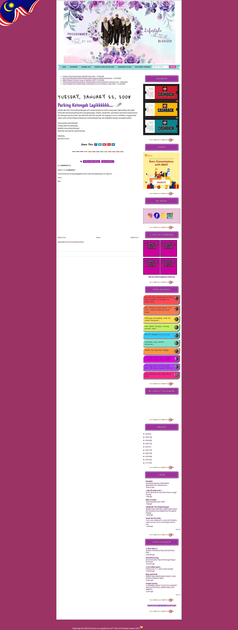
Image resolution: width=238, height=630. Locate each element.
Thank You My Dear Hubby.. (157, 350)
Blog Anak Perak (151, 574)
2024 (147, 440)
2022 (147, 447)
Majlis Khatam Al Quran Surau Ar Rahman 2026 (79, 80)
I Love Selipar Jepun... (153, 567)
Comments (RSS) (134, 628)
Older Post (134, 237)
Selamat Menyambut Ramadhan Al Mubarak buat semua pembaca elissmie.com (91, 82)
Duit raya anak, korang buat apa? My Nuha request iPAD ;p (158, 367)
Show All (178, 529)
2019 (147, 456)
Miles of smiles (151, 500)
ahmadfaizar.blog (152, 558)
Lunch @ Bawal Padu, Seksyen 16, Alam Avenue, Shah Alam (158, 359)
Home (98, 237)
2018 (147, 460)
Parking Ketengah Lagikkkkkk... (85, 105)
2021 (147, 450)
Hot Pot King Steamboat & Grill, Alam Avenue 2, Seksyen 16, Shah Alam (159, 299)
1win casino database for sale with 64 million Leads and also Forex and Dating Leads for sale (161, 522)
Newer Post (62, 237)
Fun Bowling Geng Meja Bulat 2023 (158, 375)
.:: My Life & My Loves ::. (154, 490)
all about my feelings (91, 161)
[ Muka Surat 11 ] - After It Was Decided (159, 569)
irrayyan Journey (151, 583)
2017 (147, 463)
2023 (147, 444)
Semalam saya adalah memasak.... (154, 343)
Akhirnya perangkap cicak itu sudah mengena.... (157, 319)
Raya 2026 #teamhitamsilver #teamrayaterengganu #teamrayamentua (87, 78)
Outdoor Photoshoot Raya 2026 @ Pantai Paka (79, 76)
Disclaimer (125, 628)
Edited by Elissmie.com (91, 628)
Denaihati (149, 481)
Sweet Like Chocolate (153, 518)
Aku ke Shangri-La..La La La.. (157, 335)
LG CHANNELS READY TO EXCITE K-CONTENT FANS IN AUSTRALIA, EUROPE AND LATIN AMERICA (161, 587)
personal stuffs (107, 161)
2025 (147, 437)
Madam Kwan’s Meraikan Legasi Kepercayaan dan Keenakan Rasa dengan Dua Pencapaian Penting (161, 511)
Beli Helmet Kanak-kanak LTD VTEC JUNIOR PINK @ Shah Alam (158, 310)
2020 (147, 453)
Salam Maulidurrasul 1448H (155, 502)
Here (82, 628)
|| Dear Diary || (152, 548)
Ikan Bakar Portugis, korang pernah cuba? (157, 327)
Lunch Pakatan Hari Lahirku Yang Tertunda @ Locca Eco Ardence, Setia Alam (89, 84)
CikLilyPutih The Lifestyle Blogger (157, 507)
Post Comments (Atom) (75, 242)
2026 (147, 434)
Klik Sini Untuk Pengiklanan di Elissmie (162, 277)
